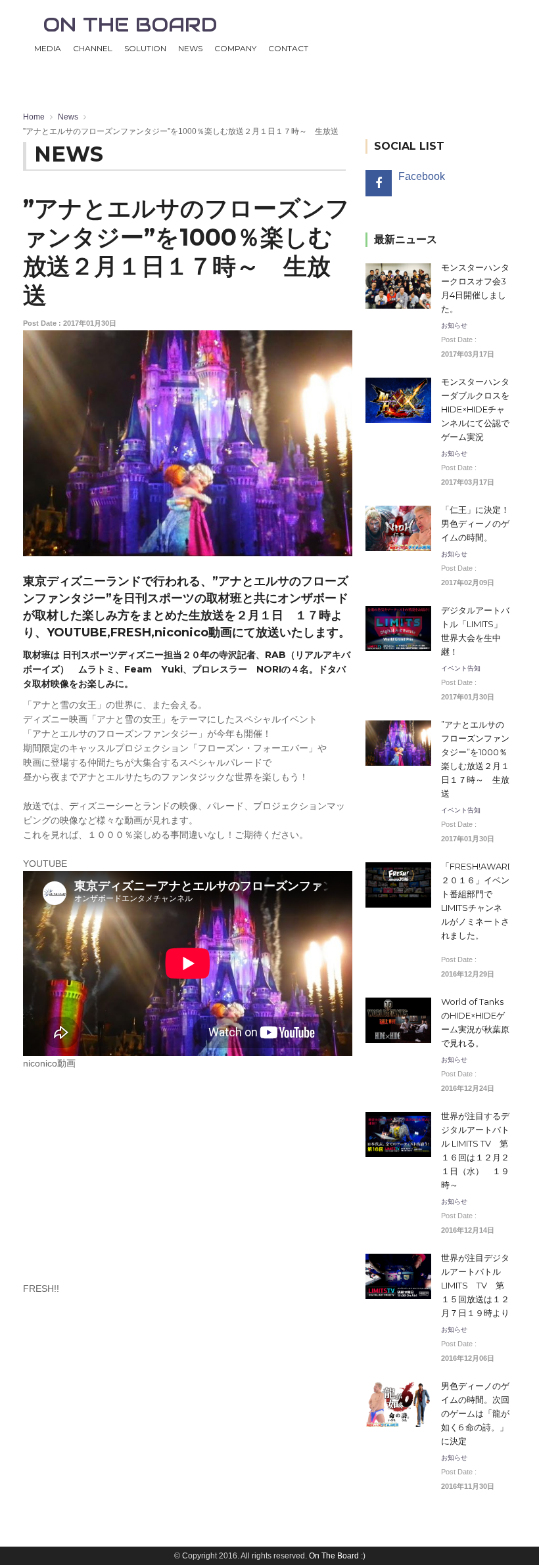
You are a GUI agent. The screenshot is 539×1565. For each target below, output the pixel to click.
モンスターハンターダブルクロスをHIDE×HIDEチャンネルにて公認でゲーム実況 (475, 409)
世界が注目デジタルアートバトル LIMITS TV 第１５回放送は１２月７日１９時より (475, 1285)
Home (34, 116)
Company (235, 48)
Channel (92, 48)
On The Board (334, 1555)
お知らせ (454, 325)
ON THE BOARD (130, 24)
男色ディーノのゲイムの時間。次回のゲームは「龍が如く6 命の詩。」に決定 (475, 1413)
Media (47, 48)
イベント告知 (460, 668)
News (190, 48)
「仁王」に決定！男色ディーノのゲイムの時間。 (475, 523)
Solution (145, 48)
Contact (288, 48)
